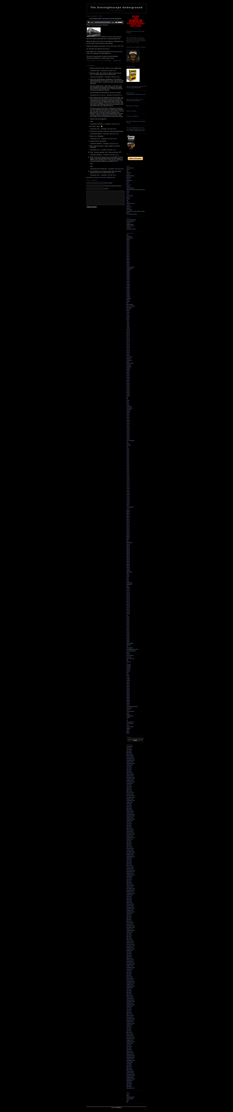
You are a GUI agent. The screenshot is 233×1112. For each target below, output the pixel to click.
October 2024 (130, 780)
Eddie (128, 361)
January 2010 (130, 1054)
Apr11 (128, 242)
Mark (128, 541)
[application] (105, 22)
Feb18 (128, 383)
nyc (127, 615)
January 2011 (130, 1035)
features (129, 367)
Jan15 (128, 422)
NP (127, 200)
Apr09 (128, 239)
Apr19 (128, 255)
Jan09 (128, 412)
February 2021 (130, 848)
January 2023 (130, 813)
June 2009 (129, 1065)
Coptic (128, 316)
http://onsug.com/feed (133, 100)
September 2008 (131, 1079)
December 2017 (131, 907)
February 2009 (130, 1071)
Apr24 (128, 262)
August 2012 (130, 1006)
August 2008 (130, 1080)
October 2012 (130, 1003)
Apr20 (128, 256)
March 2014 (129, 976)
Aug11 (128, 273)
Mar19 (128, 527)
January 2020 (130, 868)
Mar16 (128, 522)
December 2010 (131, 1037)
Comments (130, 1097)
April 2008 (129, 1086)
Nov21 (128, 607)
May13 (128, 550)
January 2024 (130, 794)
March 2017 (129, 921)
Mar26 (128, 538)
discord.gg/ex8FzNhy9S (134, 87)
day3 (128, 324)
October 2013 (130, 984)
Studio (128, 714)
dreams (128, 358)
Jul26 (128, 476)
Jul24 (128, 473)
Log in (128, 1094)
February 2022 (130, 830)
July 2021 (129, 840)
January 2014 (130, 980)
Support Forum (130, 226)
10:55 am (116, 133)
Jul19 (128, 465)
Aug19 (128, 286)
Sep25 (128, 705)
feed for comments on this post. (96, 177)
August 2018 (130, 894)
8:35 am (114, 128)
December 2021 (131, 833)
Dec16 (128, 341)
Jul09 (128, 450)
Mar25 (128, 536)
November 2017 (131, 908)
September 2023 (131, 800)
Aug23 (128, 292)
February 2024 (130, 792)
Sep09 (128, 680)
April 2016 (129, 938)
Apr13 (128, 245)
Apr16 (128, 250)
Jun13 (128, 484)
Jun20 (128, 494)
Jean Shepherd (130, 440)
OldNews (129, 644)
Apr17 (128, 252)
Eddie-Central (130, 363)
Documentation (130, 221)
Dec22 (128, 351)
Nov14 (128, 596)
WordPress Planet (131, 229)
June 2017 (129, 916)
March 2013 (129, 995)
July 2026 (129, 748)
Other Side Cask (131, 203)
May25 (128, 569)
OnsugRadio (130, 648)
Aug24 (128, 293)
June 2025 (129, 768)
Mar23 (128, 533)
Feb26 (128, 395)
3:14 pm (114, 149)
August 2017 (130, 913)
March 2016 (129, 939)
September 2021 (131, 837)
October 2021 (130, 836)
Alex (128, 235)
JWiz (128, 505)
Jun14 (128, 485)
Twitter (134, 111)
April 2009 (129, 1068)
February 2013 (130, 997)
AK (127, 171)
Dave (128, 318)
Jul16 (128, 460)
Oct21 (128, 635)
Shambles (129, 708)
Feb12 (128, 374)
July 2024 (129, 785)
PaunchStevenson (131, 651)
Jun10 (128, 479)
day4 (128, 326)
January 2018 (130, 905)
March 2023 (129, 809)
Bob (128, 303)
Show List (129, 206)
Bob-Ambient (130, 304)
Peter (128, 652)
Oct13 (128, 623)
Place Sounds (130, 655)
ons (127, 646)
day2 (128, 323)
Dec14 (128, 338)
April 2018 (129, 901)
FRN (128, 402)
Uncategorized (130, 722)
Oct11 (128, 620)
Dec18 (128, 344)
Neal (128, 579)
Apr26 (128, 265)
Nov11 (128, 592)
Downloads (129, 180)
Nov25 (128, 613)
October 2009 (130, 1059)
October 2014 (130, 966)
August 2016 (130, 932)
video (128, 725)
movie (128, 575)
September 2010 (131, 1041)
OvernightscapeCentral (132, 649)
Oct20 (128, 634)
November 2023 (131, 797)
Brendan (129, 309)
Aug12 (128, 275)
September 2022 (131, 819)
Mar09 (128, 511)
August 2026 (130, 746)
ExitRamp (129, 366)
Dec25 (128, 355)
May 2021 (129, 843)
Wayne (128, 730)
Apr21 (128, 258)
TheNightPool (130, 716)
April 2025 (129, 771)
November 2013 (131, 983)
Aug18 (128, 284)
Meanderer (129, 572)
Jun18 (128, 491)
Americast (129, 236)
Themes (129, 227)
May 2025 (129, 769)
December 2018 (131, 888)
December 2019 (131, 870)
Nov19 (128, 604)
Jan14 (128, 420)
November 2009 (131, 1057)
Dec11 (128, 334)
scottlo (128, 678)
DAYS (128, 320)
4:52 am (122, 168)
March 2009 (129, 1069)
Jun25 (128, 502)
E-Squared (129, 360)
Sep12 (128, 685)
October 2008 (130, 1077)
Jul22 (128, 470)
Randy (128, 669)
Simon (128, 709)
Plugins (128, 223)
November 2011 (130, 1020)
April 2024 (129, 789)
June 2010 (129, 1046)
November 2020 (131, 853)
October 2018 (130, 891)
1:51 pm (116, 143)
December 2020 (131, 851)
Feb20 (128, 386)
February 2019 (130, 885)
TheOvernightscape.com (137, 130)
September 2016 (131, 930)
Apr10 (128, 241)
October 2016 (130, 929)
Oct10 (128, 202)
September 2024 (131, 782)
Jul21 (128, 468)
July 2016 (129, 933)
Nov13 (128, 595)
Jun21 (128, 496)
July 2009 (129, 1063)
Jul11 (128, 453)
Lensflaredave (130, 507)
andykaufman (130, 238)
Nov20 (128, 606)
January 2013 (130, 998)
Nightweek (129, 584)
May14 (128, 552)
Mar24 (128, 535)
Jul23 (128, 471)
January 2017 (130, 924)
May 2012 (129, 1011)
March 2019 (129, 884)
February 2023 (130, 811)
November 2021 (131, 834)
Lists (128, 194)
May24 (128, 567)
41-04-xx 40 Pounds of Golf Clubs (115, 46)
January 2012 (130, 1017)
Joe (127, 446)
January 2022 (130, 831)
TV (127, 719)
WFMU (128, 733)
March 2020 (129, 865)
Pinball (128, 654)
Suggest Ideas (130, 224)
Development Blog (131, 219)
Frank (128, 400)
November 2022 (131, 816)
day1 (128, 321)
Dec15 (128, 340)
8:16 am (118, 124)
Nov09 (128, 589)
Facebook (135, 116)
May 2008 (129, 1085)
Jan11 (128, 191)
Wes (128, 731)
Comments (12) (117, 60)
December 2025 (131, 758)
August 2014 (130, 969)
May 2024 (129, 788)
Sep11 (128, 683)
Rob (128, 674)
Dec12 (128, 335)
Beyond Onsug (130, 175)
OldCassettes (130, 643)
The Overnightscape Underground (116, 7)
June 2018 (129, 898)
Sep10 (128, 205)
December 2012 (131, 1000)
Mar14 (128, 519)
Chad (106, 60)
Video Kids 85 (130, 726)
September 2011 (131, 1023)
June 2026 (129, 749)
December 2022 (131, 814)
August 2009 (130, 1062)
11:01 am (116, 154)
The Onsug (129, 209)
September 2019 (131, 874)
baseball (129, 298)
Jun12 (128, 482)
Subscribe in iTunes (133, 105)
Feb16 (128, 380)
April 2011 (129, 1031)
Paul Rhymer (106, 49)
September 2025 (131, 763)
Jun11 (128, 480)
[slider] (120, 22)
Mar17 (128, 524)
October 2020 (130, 854)
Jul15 (128, 459)
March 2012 (129, 1014)
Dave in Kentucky (101, 95)
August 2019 (130, 876)
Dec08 (128, 329)
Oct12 (128, 621)
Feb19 (128, 385)
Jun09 (128, 477)
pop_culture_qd (130, 658)
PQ (127, 660)
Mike (128, 573)
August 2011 (130, 1024)
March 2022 (129, 828)
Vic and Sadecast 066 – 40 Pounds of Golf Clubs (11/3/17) (105, 18)
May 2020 (129, 862)
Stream (128, 208)
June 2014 (129, 972)
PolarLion (129, 657)
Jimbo (98, 128)
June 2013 (129, 990)
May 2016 (129, 936)
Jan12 (128, 417)
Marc (128, 539)
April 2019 (129, 882)
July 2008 (129, 1082)
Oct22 (128, 637)
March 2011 (129, 1032)
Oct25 (128, 641)
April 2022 (129, 826)
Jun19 (128, 493)
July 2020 (129, 859)
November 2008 (131, 1075)
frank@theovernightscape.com (136, 94)
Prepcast (129, 661)
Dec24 (128, 354)
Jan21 (128, 431)
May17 (128, 556)
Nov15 (128, 598)
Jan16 (128, 423)
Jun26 (128, 504)
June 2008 (129, 1083)
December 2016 (131, 925)
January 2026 (130, 757)
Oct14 (128, 624)
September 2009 (131, 1060)
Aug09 (128, 270)
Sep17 (128, 692)
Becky (128, 299)
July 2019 (129, 877)
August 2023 (130, 802)
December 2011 (130, 1018)
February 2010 (130, 1052)
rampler (128, 666)
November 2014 (131, 964)
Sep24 (128, 703)
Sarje (128, 677)
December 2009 (131, 1055)
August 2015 (130, 950)
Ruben (128, 675)
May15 (128, 553)
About (128, 169)
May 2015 (129, 955)
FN (127, 398)
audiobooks (129, 268)
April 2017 (129, 919)
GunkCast (129, 406)
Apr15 (128, 248)
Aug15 (128, 279)
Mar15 (128, 521)
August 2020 (130, 857)
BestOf (128, 301)
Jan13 (128, 419)
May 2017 (129, 918)
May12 (128, 549)
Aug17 (128, 282)
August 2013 (130, 987)
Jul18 (128, 463)
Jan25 (128, 437)
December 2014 (131, 963)
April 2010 (129, 1049)
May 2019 (129, 881)
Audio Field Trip (130, 267)
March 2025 (129, 772)
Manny (128, 510)
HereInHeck (129, 408)
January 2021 (130, 850)
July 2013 (129, 989)
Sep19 (128, 695)
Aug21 (128, 289)
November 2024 (131, 778)
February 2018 (130, 904)
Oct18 (128, 631)
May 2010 (129, 1048)
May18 (128, 558)
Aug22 (128, 290)
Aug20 (128, 287)
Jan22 (128, 433)
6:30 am (118, 76)
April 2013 (129, 993)
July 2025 (129, 766)
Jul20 (128, 466)
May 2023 (129, 806)
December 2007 (131, 1088)
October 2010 (130, 1040)
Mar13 (128, 518)
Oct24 (128, 640)
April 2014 (129, 975)
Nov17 (109, 60)
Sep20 (128, 697)
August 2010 (130, 1043)
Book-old (129, 177)
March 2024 (129, 791)
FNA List (129, 185)
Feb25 (128, 394)
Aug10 (128, 174)
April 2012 (129, 1012)
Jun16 (128, 488)
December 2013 (131, 981)
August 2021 (130, 839)
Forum (128, 186)
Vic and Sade (130, 723)
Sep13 (128, 686)
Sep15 (128, 689)
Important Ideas (130, 188)
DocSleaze (129, 357)
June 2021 (129, 842)
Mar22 (128, 532)
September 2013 (131, 986)
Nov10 (128, 199)
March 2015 (129, 958)
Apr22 (128, 259)
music (128, 576)
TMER (128, 717)
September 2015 (131, 949)
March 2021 (129, 847)
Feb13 (128, 375)
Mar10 (128, 513)
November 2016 (131, 927)
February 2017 (130, 922)
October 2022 (130, 817)
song (128, 712)
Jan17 (128, 425)
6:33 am (120, 95)
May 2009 (129, 1066)
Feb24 (128, 392)
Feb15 (128, 378)
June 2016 (129, 935)
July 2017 (129, 915)
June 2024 (129, 786)
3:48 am (114, 70)
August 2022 (130, 820)
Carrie (128, 312)
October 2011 (130, 1021)
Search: (129, 737)
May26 (128, 570)
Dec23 (128, 352)
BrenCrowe (129, 307)
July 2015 (129, 952)
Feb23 (128, 391)
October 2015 (130, 947)
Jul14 (128, 457)
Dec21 (128, 349)
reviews (128, 671)
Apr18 (128, 253)
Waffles (128, 728)
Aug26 (128, 296)
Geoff (128, 405)
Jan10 (128, 414)
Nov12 (128, 593)
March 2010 (129, 1051)
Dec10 (128, 178)
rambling (129, 664)
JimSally (129, 445)
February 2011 (130, 1034)
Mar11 (128, 197)
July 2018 (129, 896)
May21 (128, 562)
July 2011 (129, 1026)
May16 (128, 555)
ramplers (129, 668)
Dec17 (128, 343)
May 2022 (129, 825)
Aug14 (128, 278)
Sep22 (128, 700)
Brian (128, 310)
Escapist (129, 364)
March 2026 (129, 754)
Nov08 (128, 587)
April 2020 (129, 864)
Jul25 (128, 474)
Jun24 (128, 501)
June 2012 (129, 1009)
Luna (128, 508)
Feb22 (128, 389)
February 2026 (130, 755)
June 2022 (129, 823)
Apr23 (128, 261)
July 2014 (129, 970)
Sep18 (128, 694)
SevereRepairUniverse (132, 706)
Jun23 (128, 499)
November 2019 (131, 871)
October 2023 (130, 799)
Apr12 (128, 244)
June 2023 (129, 805)
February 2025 (130, 774)
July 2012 (129, 1007)
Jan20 (128, 429)
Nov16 (128, 600)
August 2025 (130, 765)
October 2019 (130, 873)
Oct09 (128, 617)
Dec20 (128, 347)
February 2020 (130, 867)
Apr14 (128, 247)
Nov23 (128, 610)
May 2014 (129, 973)
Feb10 (128, 371)
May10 (128, 545)
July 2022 (129, 822)
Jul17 (128, 462)
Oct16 (128, 627)
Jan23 (128, 434)
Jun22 (128, 497)
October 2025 (130, 761)
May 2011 (129, 1029)
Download (105, 25)
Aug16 (128, 281)
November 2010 (131, 1038)
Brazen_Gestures (131, 306)
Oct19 (128, 632)
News (128, 581)
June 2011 (129, 1028)
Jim (127, 442)
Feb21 (128, 388)
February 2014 (130, 978)
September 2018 (131, 893)
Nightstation (129, 583)
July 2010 (129, 1045)
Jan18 (128, 426)
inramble (129, 409)
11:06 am (114, 138)
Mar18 (128, 525)
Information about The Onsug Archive (136, 189)
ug (127, 720)
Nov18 (128, 603)
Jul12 (128, 454)
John (128, 448)
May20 (128, 561)
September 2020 (131, 856)
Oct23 (128, 638)
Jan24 (128, 436)
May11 (128, 547)
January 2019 (130, 887)
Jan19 (128, 428)
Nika (128, 586)
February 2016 (130, 941)
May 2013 (129, 992)
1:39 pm (114, 175)
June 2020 (129, 860)
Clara (128, 315)
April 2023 (129, 808)
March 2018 (129, 902)
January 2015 (130, 961)
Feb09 (128, 369)
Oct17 (128, 629)
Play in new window (97, 25)
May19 (128, 559)
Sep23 (128, 702)
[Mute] (116, 22)
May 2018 (129, 899)
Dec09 (128, 330)
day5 (128, 327)
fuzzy (128, 403)
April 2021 (129, 845)
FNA (128, 183)
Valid (130, 1098)
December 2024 (131, 777)
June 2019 (129, 879)
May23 (128, 565)
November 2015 (131, 946)
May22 (128, 564)
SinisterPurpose (130, 711)
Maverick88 (129, 542)
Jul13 (128, 456)
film (127, 397)
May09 (128, 544)
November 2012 (131, 1001)
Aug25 (128, 295)
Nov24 (128, 612)
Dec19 (128, 346)
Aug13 (128, 276)
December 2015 (131, 944)
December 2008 (131, 1074)
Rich (128, 672)
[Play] (89, 22)
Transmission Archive (132, 214)
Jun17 (128, 490)
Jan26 (128, 439)
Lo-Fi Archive (130, 195)
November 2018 (131, 890)
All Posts (129, 172)
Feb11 (128, 182)
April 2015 (129, 956)
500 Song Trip (130, 168)
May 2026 (129, 751)
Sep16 (128, 691)
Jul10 (128, 192)
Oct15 (128, 626)
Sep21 (128, 699)
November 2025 (131, 760)
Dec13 (128, 337)
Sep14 (128, 688)
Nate (128, 578)
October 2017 (130, 910)
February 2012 (130, 1015)
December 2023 (131, 795)
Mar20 (128, 528)
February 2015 (130, 959)
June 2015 (129, 953)
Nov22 (128, 609)
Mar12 (128, 516)
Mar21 (128, 530)
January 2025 (130, 775)
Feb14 (128, 377)
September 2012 (131, 1004)
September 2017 (131, 912)
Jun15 (128, 487)
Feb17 (128, 381)
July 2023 (129, 803)
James (128, 411)
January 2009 (130, 1072)
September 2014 (131, 967)
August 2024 (130, 783)
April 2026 (129, 752)
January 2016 (130, 942)
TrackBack (110, 177)
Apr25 (128, 264)
